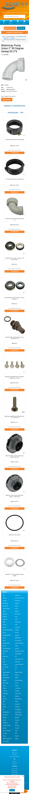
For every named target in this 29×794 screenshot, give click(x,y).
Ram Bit (5, 698)
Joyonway (17, 661)
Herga (16, 645)
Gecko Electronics (19, 643)
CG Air (16, 619)
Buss (16, 616)
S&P (4, 701)
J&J (4, 659)
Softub (4, 706)
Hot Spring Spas (6, 648)
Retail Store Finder (10, 28)
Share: (3, 54)
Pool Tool (5, 690)
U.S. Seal (5, 733)
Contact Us (14, 763)
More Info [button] (12, 790)
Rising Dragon (18, 698)
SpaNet (4, 717)
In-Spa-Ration (18, 653)
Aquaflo (17, 603)
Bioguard (5, 614)
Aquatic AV (5, 606)
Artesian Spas (6, 608)
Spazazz (17, 720)
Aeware (5, 598)
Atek (4, 611)
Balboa (16, 611)
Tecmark (17, 728)
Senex (16, 701)
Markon (17, 675)
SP (3, 709)
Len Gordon (5, 667)
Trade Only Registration (14, 756)
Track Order (14, 754)
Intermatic (5, 656)
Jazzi (4, 661)
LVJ (4, 669)
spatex (4, 720)
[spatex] (14, 5)
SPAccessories (18, 714)
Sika (4, 704)
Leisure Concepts (19, 664)
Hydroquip (5, 651)
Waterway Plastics (10, 89)
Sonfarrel (17, 706)
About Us (14, 761)
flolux (4, 640)
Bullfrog (5, 616)
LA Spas (5, 664)
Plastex (4, 688)
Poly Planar (17, 688)
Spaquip (17, 717)
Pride (4, 696)
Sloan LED (17, 704)
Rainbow (17, 696)
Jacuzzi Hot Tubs (19, 659)
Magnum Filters (18, 672)
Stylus (16, 722)
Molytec (5, 680)
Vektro (4, 736)
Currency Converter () (15, 32)
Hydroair (17, 648)
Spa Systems (18, 712)
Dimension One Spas (8, 629)
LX (15, 669)
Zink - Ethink (6, 741)
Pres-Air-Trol (18, 693)
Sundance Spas (6, 725)
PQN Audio (5, 693)
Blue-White (17, 614)
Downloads (21, 28)
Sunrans (17, 725)
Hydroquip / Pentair (19, 651)
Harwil (4, 645)
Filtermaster (18, 637)
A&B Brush (17, 595)
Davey (4, 627)
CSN (16, 624)
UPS (16, 733)
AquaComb (5, 603)
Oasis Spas (5, 683)
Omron (16, 683)
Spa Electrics (6, 712)
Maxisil (16, 677)
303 (4, 595)
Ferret (4, 637)
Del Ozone (17, 627)
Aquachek (17, 600)
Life (16, 667)
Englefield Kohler (7, 635)
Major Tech (5, 675)
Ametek (5, 600)
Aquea (16, 606)
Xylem (16, 738)
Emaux (16, 632)
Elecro (4, 632)
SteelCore (5, 722)
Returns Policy (14, 774)
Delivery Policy (14, 772)
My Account (14, 752)
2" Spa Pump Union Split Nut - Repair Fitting (14, 139)
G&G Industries (6, 643)
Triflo (16, 730)
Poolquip (17, 690)
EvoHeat (17, 635)
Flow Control (18, 640)
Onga (4, 685)
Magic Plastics (6, 672)
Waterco (17, 736)
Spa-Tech (5, 714)
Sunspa (4, 728)
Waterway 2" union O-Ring (14, 534)
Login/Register (6, 99)
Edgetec (17, 629)
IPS (16, 656)
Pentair (17, 685)
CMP (4, 622)
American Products (19, 598)
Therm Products (7, 730)
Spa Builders (18, 709)
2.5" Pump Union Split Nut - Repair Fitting (14, 179)
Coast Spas (17, 622)
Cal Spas (5, 619)
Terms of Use (14, 768)
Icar (4, 653)
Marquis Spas (6, 677)
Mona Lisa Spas (18, 680)
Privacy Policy (14, 770)
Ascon (16, 608)
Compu (4, 624)
